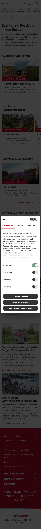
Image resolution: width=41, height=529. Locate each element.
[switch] (35, 272)
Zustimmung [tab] (8, 225)
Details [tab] (20, 225)
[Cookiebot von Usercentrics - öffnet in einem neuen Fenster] (28, 219)
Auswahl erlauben (20, 302)
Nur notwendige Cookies (20, 308)
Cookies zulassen (20, 296)
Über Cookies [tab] (32, 225)
